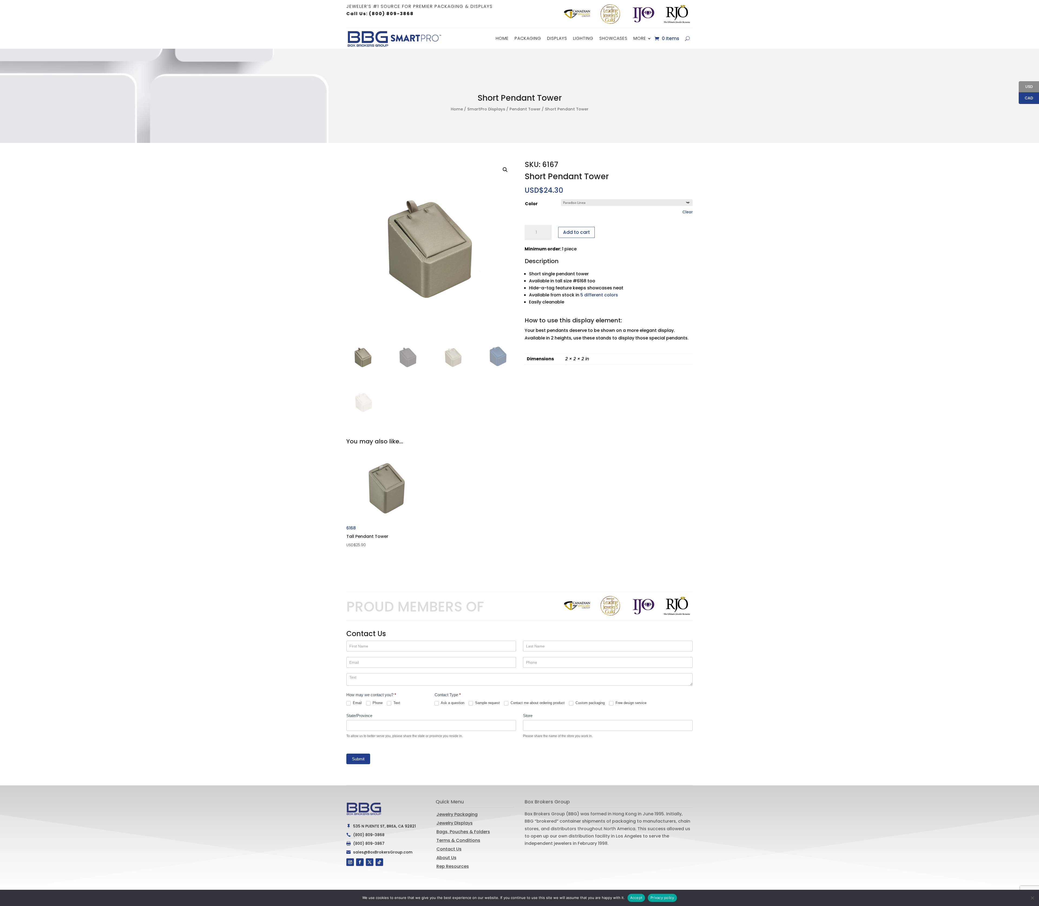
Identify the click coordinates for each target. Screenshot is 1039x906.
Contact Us (449, 849)
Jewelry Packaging (457, 814)
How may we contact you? (371, 694)
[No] (1032, 898)
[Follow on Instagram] (350, 862)
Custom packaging (589, 703)
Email (357, 703)
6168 (367, 536)
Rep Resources (452, 866)
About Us (446, 858)
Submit (358, 759)
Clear (687, 212)
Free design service (630, 703)
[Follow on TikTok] (379, 862)
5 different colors (599, 295)
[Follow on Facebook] (360, 862)
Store (527, 715)
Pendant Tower (525, 109)
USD (1026, 87)
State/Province (359, 715)
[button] (505, 170)
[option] (577, 14)
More (639, 38)
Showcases (613, 38)
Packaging (528, 38)
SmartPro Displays (486, 109)
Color (531, 204)
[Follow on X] (369, 862)
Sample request (487, 703)
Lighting (583, 38)
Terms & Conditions (458, 840)
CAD (1026, 98)
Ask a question (452, 703)
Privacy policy (662, 897)
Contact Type (448, 694)
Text (396, 703)
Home (502, 38)
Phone (377, 703)
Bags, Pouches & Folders (463, 832)
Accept (636, 897)
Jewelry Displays (454, 823)
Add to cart (576, 232)
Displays (557, 38)
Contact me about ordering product (537, 703)
